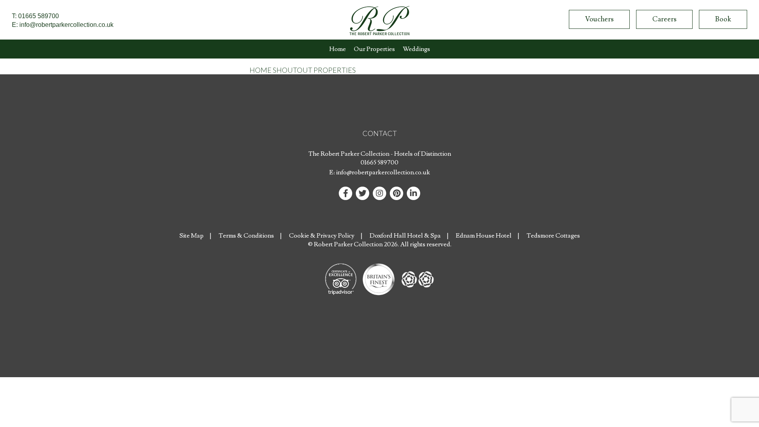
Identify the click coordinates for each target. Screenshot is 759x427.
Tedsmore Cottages (553, 236)
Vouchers (599, 19)
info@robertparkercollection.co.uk (66, 24)
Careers (664, 19)
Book (723, 19)
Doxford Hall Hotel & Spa (405, 236)
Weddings (416, 49)
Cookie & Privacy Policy (322, 236)
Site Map (191, 236)
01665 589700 (38, 16)
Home (337, 49)
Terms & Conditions (246, 236)
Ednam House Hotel (484, 236)
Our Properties (374, 49)
